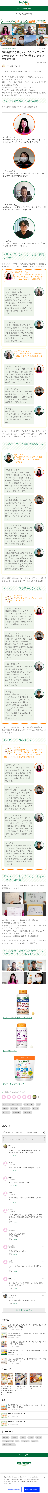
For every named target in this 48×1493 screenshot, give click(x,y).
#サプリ (35, 1108)
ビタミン (23, 1437)
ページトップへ (24, 1455)
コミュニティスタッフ (13, 66)
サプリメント (25, 1441)
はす (9, 1278)
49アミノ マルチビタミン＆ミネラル (17, 1018)
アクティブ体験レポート (9, 48)
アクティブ (14, 1437)
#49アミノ (6, 1112)
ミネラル (30, 1437)
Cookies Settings (14, 1489)
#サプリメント (25, 1108)
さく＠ (10, 1192)
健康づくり (5, 1437)
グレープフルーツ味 (8, 1441)
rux (9, 1229)
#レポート (14, 1108)
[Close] (44, 1477)
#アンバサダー (28, 1104)
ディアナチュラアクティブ (13, 1084)
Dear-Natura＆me (24, 3)
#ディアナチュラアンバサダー (12, 1104)
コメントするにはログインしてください (24, 1139)
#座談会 (5, 1108)
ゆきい (10, 1178)
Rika (9, 1145)
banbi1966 (12, 1246)
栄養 (17, 1441)
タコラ (10, 1261)
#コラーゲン (16, 1112)
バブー (10, 1162)
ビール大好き (12, 1295)
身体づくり (34, 1441)
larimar (10, 1210)
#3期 (38, 1104)
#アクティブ (27, 1112)
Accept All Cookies (31, 1489)
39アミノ (38, 1437)
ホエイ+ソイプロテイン (9, 1444)
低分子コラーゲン (10, 1051)
